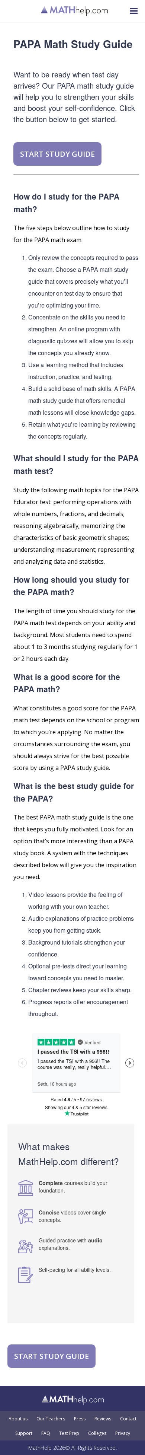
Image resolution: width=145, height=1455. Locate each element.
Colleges (97, 1433)
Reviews (102, 1419)
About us (18, 1419)
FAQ (45, 1433)
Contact (128, 1419)
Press (80, 1419)
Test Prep (69, 1433)
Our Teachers (50, 1419)
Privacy (122, 1433)
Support (23, 1433)
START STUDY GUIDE (57, 154)
